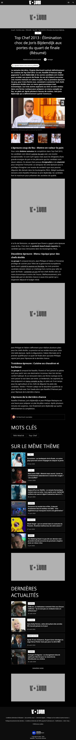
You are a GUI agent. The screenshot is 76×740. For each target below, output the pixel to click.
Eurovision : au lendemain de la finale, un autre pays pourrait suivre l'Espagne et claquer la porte (45, 459)
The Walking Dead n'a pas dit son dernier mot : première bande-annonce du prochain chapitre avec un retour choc (45, 541)
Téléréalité (28, 30)
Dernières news (20, 30)
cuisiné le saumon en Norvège (32, 266)
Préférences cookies (38, 724)
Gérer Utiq (66, 721)
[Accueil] (35, 2)
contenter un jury (31, 272)
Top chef (35, 30)
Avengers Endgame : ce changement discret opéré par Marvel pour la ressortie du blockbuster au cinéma (44, 657)
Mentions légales (41, 717)
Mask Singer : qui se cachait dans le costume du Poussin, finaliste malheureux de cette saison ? (44, 525)
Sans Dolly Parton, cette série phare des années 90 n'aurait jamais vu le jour (44, 625)
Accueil (13, 30)
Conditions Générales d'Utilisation (14, 717)
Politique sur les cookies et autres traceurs (58, 717)
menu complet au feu (34, 381)
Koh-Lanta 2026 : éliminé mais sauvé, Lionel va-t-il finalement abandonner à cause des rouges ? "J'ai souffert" (45, 476)
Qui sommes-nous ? (30, 717)
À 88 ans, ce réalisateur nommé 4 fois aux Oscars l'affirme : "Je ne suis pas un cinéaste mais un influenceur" (46, 609)
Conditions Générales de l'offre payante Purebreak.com (39, 721)
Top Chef (33, 435)
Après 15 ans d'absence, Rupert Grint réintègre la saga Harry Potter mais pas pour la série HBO (45, 641)
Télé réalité (18, 435)
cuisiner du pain (37, 154)
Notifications (59, 721)
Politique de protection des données (15, 721)
